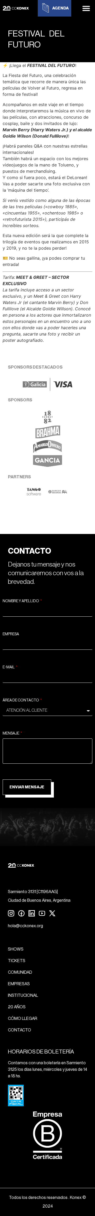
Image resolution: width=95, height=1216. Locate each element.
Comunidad (20, 972)
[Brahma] (47, 436)
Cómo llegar (22, 1018)
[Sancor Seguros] (58, 494)
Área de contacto (21, 700)
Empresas (19, 984)
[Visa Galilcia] (47, 389)
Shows (15, 949)
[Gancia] (47, 466)
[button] (86, 8)
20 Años (17, 1007)
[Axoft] (33, 494)
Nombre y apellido (21, 601)
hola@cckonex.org (25, 926)
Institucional (23, 995)
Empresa (11, 634)
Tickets (16, 961)
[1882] (47, 422)
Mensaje (11, 733)
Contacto (19, 1030)
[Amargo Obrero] (47, 451)
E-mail (9, 667)
